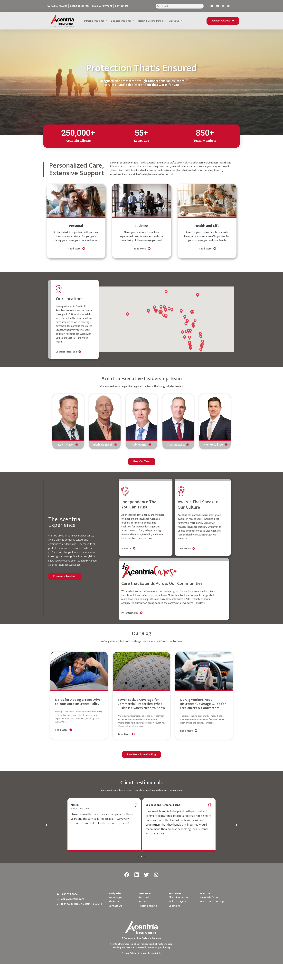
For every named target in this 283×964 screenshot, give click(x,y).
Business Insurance (121, 20)
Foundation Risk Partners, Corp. (157, 944)
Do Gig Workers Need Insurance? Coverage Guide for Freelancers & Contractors (203, 704)
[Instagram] (228, 6)
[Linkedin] (217, 6)
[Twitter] (146, 875)
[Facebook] (212, 6)
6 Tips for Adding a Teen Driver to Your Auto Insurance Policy (78, 702)
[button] (223, 21)
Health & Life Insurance (150, 20)
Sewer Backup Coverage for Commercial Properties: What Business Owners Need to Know (141, 704)
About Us (174, 20)
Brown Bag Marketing (159, 947)
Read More (74, 249)
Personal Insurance (94, 20)
